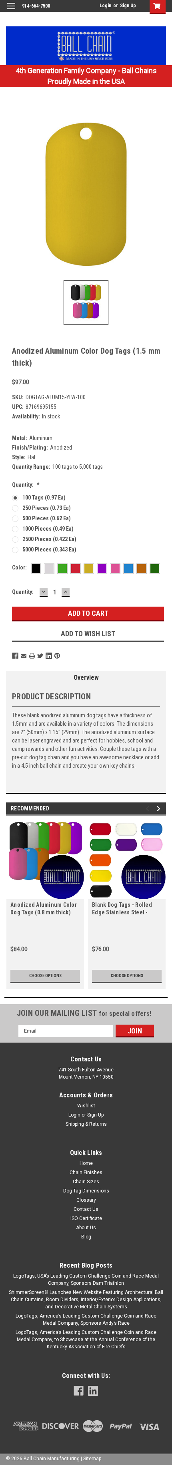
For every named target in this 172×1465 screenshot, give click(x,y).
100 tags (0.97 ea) (44, 497)
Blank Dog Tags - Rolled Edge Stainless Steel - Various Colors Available (123, 909)
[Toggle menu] (11, 11)
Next (160, 809)
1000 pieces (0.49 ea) (48, 528)
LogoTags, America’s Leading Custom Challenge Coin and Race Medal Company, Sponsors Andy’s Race (86, 1319)
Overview (86, 677)
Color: (19, 567)
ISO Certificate (86, 1218)
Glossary (86, 1200)
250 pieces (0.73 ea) (46, 508)
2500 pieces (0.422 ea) (49, 539)
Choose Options (45, 975)
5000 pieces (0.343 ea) (49, 549)
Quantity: (26, 485)
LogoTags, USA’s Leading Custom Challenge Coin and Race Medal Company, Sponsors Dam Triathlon (86, 1279)
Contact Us (86, 1209)
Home (86, 1163)
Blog (86, 1237)
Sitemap (92, 1458)
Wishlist (86, 1106)
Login (105, 5)
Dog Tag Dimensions (86, 1191)
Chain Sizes (86, 1181)
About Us (86, 1227)
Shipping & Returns (86, 1124)
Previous (149, 809)
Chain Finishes (86, 1172)
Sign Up (128, 5)
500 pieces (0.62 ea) (46, 518)
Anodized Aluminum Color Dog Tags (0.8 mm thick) (43, 909)
